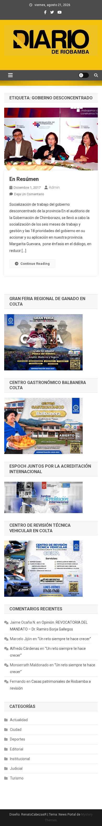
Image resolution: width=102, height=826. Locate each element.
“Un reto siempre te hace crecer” (64, 639)
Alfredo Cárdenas (24, 648)
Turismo (17, 778)
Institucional (20, 759)
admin (54, 187)
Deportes (17, 739)
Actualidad (19, 720)
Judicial (16, 768)
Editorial (16, 749)
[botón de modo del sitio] (83, 75)
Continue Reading (35, 264)
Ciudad (15, 729)
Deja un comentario (29, 194)
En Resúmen (24, 179)
